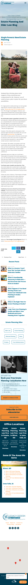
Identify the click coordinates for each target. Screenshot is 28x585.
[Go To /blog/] (18, 528)
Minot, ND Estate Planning (13, 471)
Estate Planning (19, 330)
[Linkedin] (18, 251)
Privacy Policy (10, 524)
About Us (12, 522)
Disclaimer (18, 524)
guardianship (11, 134)
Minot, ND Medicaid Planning (13, 473)
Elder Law (7, 330)
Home (7, 522)
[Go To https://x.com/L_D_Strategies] (13, 528)
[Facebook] (18, 248)
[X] (14, 248)
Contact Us (19, 522)
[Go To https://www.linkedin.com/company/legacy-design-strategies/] (15, 528)
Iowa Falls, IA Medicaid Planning (14, 488)
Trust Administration (18, 342)
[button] (10, 398)
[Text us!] (23, 582)
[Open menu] (25, 3)
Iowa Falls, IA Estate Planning (13, 486)
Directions (5, 448)
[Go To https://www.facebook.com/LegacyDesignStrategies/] (10, 528)
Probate (6, 342)
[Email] (23, 248)
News (20, 336)
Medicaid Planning (10, 336)
